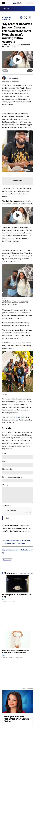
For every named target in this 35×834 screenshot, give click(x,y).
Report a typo (7, 560)
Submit (7, 518)
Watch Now (29, 3)
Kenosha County (6, 18)
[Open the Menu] (3, 2)
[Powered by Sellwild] (30, 688)
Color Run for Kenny (13, 417)
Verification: (6, 505)
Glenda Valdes (13, 78)
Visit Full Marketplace (26, 573)
